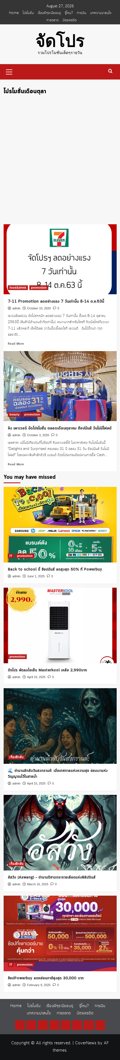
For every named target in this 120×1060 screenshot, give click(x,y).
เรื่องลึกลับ (16, 757)
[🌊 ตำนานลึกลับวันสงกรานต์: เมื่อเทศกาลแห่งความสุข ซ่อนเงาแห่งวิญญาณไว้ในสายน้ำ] (60, 726)
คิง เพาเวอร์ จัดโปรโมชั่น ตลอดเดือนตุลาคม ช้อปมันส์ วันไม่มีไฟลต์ (60, 428)
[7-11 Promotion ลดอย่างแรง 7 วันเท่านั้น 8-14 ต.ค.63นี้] (60, 259)
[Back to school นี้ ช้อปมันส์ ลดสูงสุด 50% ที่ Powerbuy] (60, 524)
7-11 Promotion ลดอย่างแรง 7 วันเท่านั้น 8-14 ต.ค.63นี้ (56, 301)
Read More (16, 344)
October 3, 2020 (38, 435)
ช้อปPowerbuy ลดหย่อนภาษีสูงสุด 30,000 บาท (46, 978)
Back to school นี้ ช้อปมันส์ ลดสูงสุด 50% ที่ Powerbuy (55, 569)
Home (14, 12)
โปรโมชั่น (28, 12)
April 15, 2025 (36, 783)
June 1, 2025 (36, 576)
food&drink (17, 287)
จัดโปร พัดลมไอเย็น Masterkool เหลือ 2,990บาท (47, 670)
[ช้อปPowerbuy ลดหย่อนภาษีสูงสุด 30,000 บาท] (60, 933)
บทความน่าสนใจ (100, 12)
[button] (9, 71)
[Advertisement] (60, 161)
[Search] (110, 71)
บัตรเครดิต (69, 20)
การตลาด (52, 20)
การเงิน (81, 12)
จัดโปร (60, 41)
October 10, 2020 (39, 308)
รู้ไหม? (69, 12)
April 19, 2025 (36, 677)
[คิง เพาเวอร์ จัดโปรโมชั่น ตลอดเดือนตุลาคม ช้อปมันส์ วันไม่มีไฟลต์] (60, 386)
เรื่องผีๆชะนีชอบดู (49, 12)
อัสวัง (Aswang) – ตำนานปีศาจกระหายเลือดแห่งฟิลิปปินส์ (51, 877)
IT (10, 555)
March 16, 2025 (37, 884)
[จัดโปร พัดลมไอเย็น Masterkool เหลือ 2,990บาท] (60, 625)
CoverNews (85, 1043)
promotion (39, 287)
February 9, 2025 (39, 985)
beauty (14, 414)
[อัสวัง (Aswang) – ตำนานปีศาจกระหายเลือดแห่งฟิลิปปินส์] (60, 832)
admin (16, 308)
